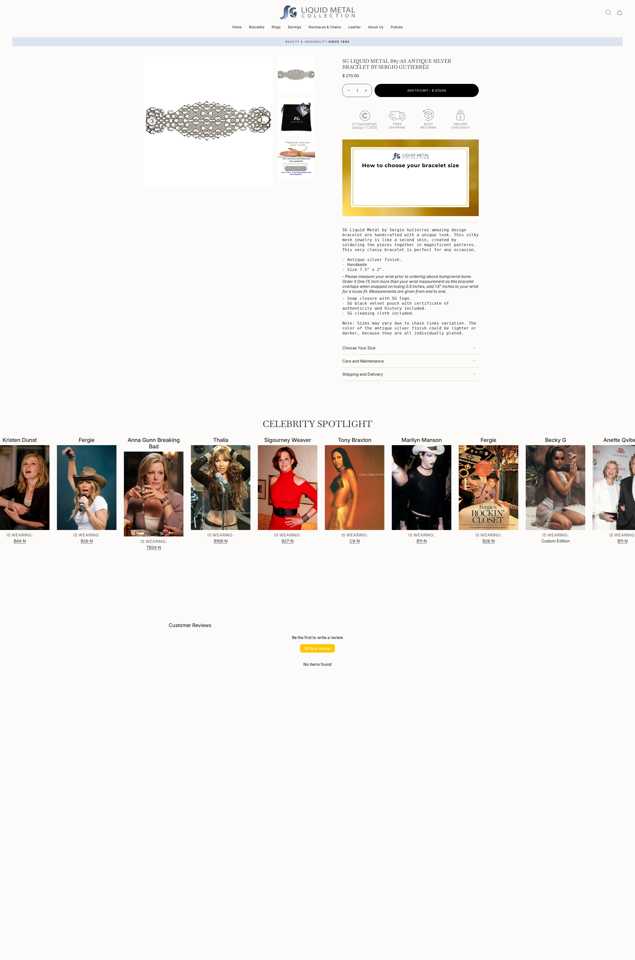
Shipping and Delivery (362, 374)
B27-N (249, 540)
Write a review (317, 648)
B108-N (182, 540)
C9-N (316, 540)
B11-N (383, 540)
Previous (144, 121)
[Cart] (619, 12)
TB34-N (115, 547)
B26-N (48, 540)
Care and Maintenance (363, 361)
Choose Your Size (358, 347)
